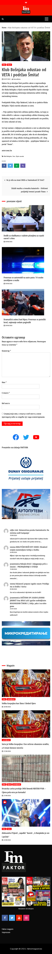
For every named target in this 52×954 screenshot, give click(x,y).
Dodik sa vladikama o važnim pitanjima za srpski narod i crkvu (24, 237)
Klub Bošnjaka (8, 156)
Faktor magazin (7, 929)
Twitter (12, 918)
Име (4, 382)
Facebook (5, 918)
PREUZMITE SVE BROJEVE (26, 909)
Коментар (6, 351)
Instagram (26, 918)
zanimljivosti (11, 699)
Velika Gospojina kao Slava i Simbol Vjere (19, 703)
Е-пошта (6, 393)
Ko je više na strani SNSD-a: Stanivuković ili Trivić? (25, 180)
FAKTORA (24, 447)
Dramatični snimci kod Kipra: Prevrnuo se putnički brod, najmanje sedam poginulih (25, 321)
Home (4, 27)
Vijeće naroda (20, 156)
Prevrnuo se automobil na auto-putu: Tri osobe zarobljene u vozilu (23, 279)
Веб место (6, 403)
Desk (4, 65)
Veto (14, 156)
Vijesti (9, 65)
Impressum (6, 932)
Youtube (19, 918)
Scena (9, 829)
